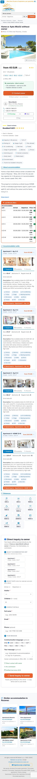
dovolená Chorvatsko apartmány (18, 768)
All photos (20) (31, 60)
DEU (17, 643)
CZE (11, 643)
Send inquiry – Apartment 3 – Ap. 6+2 (17, 427)
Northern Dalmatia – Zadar (8, 20)
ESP (27, 643)
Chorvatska (11, 770)
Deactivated (8, 774)
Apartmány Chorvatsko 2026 (22, 770)
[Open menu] (2, 1)
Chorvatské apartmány (18, 776)
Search (32, 16)
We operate (6, 768)
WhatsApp (12, 114)
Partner (14, 774)
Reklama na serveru (16, 760)
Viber (27, 114)
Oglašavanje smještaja (22, 765)
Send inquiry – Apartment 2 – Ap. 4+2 (17, 366)
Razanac (20, 20)
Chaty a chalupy (22, 772)
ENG (6, 643)
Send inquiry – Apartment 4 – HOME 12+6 (19, 488)
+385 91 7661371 (11, 108)
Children (10, 599)
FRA (6, 646)
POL (22, 646)
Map (19, 118)
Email (6, 619)
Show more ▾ (5, 197)
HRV (17, 646)
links (17, 774)
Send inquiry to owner (20, 675)
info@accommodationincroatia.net (18, 762)
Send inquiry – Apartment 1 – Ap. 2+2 (17, 303)
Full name (8, 611)
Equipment (9, 269)
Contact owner (19, 93)
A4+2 (11, 75)
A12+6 (20, 75)
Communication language (16, 640)
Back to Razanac (8, 133)
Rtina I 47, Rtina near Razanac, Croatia (15, 31)
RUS (11, 646)
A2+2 (6, 75)
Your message (12, 649)
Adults (7, 590)
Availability (19, 269)
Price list (28, 269)
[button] (18, 127)
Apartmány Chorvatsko (25, 774)
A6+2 (15, 75)
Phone (9, 627)
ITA (22, 643)
